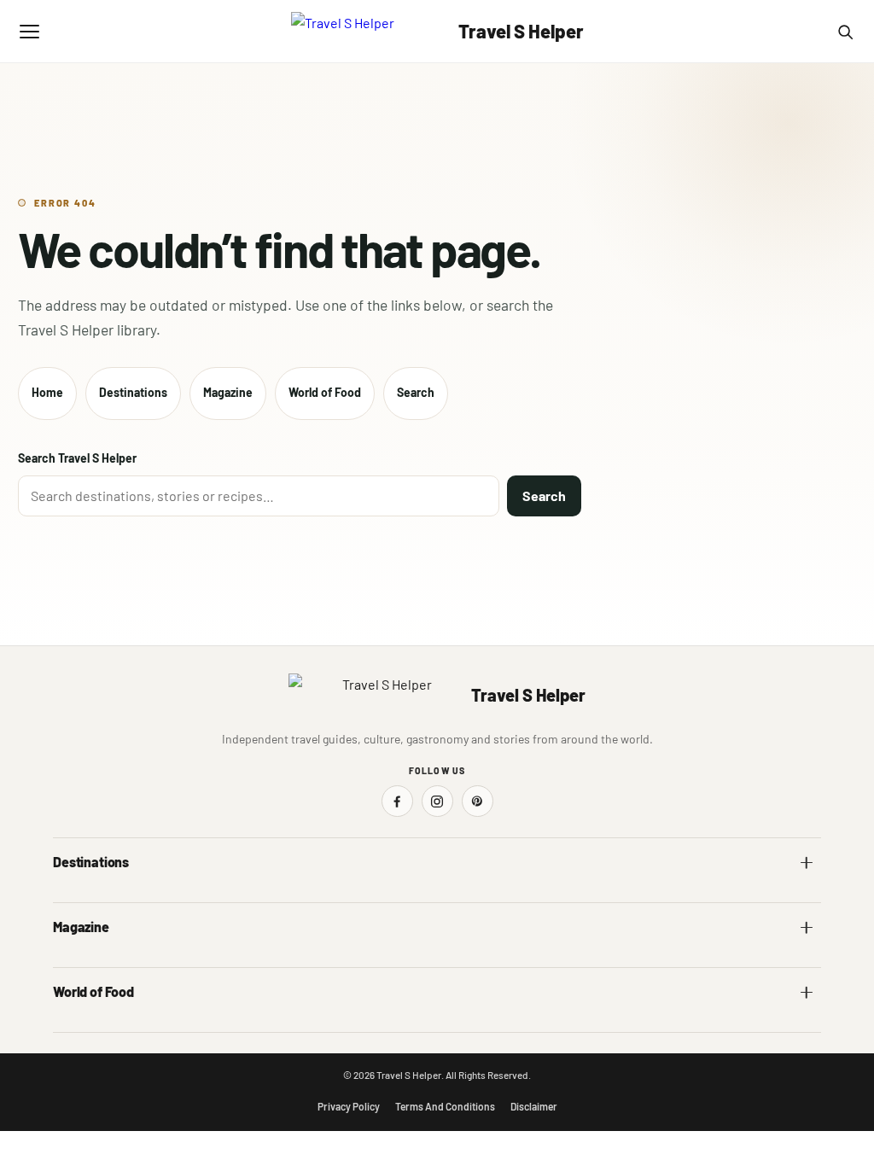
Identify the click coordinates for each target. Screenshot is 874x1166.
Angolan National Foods (508, 1027)
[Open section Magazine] (806, 927)
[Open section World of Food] (806, 991)
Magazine (228, 392)
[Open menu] (29, 32)
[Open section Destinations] (806, 862)
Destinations (133, 392)
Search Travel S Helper (77, 458)
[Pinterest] (477, 801)
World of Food (324, 392)
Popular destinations (500, 962)
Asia (459, 897)
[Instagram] (437, 801)
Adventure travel (95, 962)
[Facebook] (397, 801)
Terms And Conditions (445, 1106)
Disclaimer (533, 1106)
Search (415, 392)
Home (47, 392)
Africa (68, 897)
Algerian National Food (109, 1027)
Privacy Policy (349, 1106)
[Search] (845, 32)
